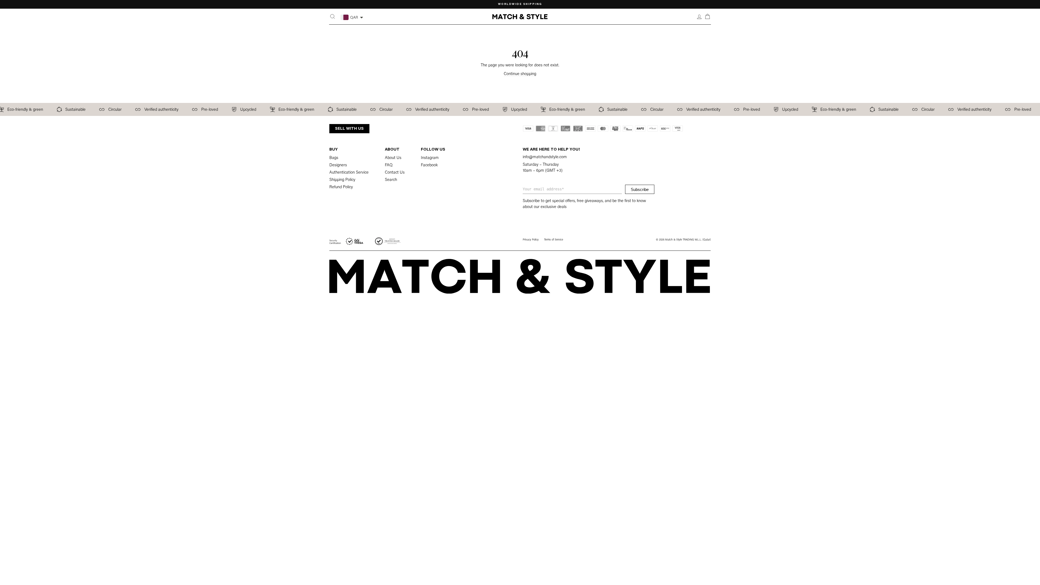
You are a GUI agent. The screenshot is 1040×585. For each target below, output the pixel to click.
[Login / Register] (699, 16)
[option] (520, 4)
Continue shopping (520, 74)
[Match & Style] (520, 16)
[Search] (332, 16)
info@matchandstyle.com (545, 157)
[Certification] (346, 241)
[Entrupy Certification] (388, 241)
